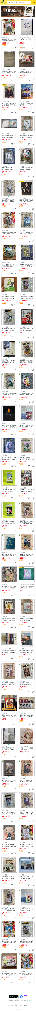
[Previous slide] (2, 27)
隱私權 (16, 1005)
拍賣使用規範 (23, 1005)
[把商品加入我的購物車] (15, 48)
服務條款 (10, 1005)
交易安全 (18, 1009)
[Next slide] (16, 27)
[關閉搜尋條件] (17, 2)
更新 (30, 1001)
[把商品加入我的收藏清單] (12, 48)
